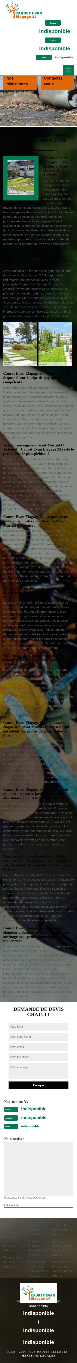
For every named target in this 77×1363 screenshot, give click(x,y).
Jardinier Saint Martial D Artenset (37, 1229)
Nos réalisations (17, 81)
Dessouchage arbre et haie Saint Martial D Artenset (38, 1268)
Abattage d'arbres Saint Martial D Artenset (61, 1248)
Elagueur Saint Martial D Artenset (13, 1262)
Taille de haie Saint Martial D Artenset (62, 1229)
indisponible (54, 31)
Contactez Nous (53, 81)
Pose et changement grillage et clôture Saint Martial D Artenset (11, 1239)
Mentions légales (38, 1355)
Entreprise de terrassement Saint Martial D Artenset (62, 1268)
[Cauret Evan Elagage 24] (24, 9)
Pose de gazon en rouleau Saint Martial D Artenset (38, 1248)
